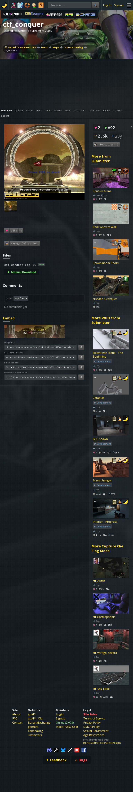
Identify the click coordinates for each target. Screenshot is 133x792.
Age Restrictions (93, 735)
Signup (118, 5)
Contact (17, 722)
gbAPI (32, 714)
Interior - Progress (105, 522)
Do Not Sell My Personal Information (102, 742)
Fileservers (35, 735)
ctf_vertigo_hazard (105, 653)
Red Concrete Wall (104, 227)
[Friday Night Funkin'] (13, 5)
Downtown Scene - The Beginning (108, 354)
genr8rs (33, 727)
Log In (107, 5)
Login (59, 714)
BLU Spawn (100, 439)
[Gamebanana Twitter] (70, 750)
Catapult (98, 398)
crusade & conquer (105, 299)
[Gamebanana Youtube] (77, 750)
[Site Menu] (129, 5)
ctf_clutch (99, 581)
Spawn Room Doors (106, 263)
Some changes (102, 480)
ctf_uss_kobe (101, 689)
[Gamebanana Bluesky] (63, 750)
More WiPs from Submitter (105, 320)
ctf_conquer (11, 50)
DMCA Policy (91, 727)
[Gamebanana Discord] (49, 750)
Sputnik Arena (102, 191)
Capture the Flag (73, 47)
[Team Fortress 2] (27, 5)
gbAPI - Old (35, 718)
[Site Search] (95, 5)
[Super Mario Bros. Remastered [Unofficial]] (41, 5)
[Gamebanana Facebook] (84, 750)
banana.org (35, 731)
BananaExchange (39, 722)
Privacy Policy (92, 722)
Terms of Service (94, 718)
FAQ (14, 718)
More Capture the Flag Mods (107, 548)
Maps (56, 47)
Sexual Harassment (95, 731)
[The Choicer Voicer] (20, 5)
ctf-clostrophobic (104, 617)
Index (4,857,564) (67, 727)
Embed (9, 318)
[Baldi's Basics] (34, 5)
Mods (44, 47)
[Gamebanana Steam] (56, 750)
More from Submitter (101, 158)
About (16, 714)
